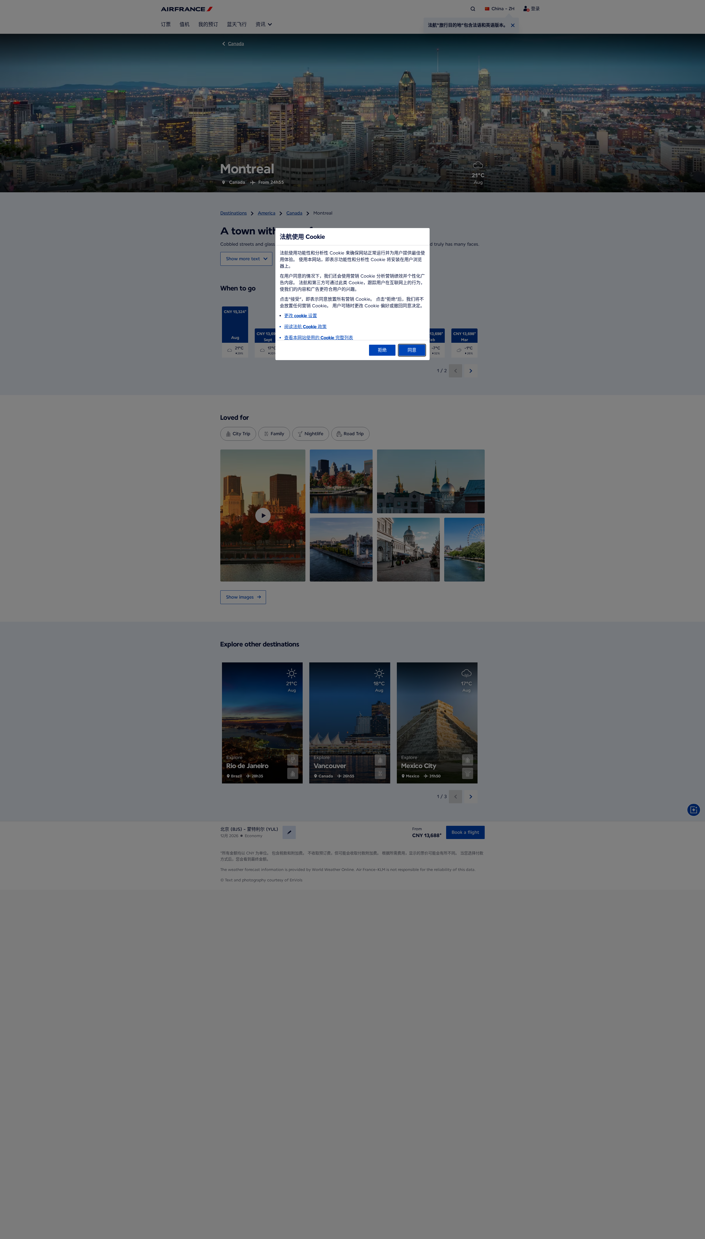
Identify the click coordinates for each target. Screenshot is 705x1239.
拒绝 (382, 350)
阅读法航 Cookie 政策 (305, 326)
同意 (412, 350)
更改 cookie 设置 (300, 315)
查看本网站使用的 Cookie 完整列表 (318, 337)
